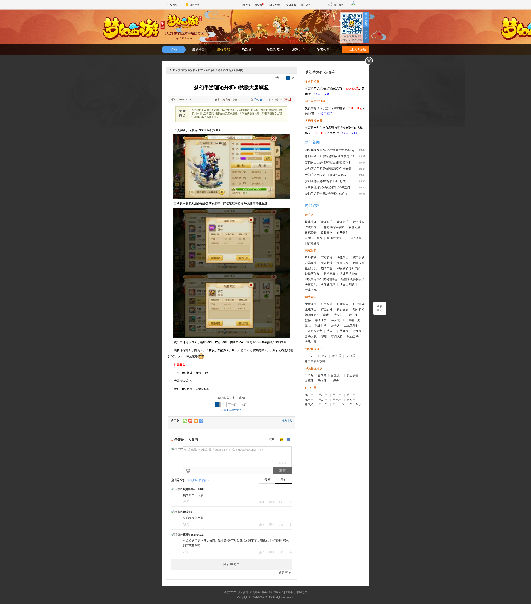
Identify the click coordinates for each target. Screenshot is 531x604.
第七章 (337, 399)
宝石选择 (326, 257)
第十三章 (339, 404)
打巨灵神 (326, 309)
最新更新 (198, 49)
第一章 (309, 395)
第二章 (323, 395)
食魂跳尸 (336, 375)
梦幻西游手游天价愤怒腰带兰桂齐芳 (328, 168)
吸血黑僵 (352, 375)
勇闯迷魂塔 (328, 284)
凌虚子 (331, 331)
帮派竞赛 (329, 273)
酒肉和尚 (358, 309)
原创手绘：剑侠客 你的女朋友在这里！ (330, 156)
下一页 (232, 404)
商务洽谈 (267, 592)
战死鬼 (344, 331)
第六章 (323, 399)
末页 (244, 404)
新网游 (246, 4)
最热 (283, 479)
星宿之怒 (311, 268)
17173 (172, 70)
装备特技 (326, 263)
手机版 (366, 34)
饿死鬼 (357, 331)
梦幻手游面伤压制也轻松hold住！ (326, 193)
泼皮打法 (321, 325)
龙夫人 (335, 325)
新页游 (258, 4)
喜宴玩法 (358, 279)
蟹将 (308, 320)
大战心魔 (311, 341)
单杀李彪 (321, 320)
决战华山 (342, 257)
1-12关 (309, 356)
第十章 (323, 404)
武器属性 (311, 263)
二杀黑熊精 (351, 325)
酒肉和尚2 (311, 314)
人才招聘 (243, 592)
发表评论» (285, 572)
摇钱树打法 (334, 238)
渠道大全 (298, 49)
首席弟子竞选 (313, 238)
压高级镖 (342, 263)
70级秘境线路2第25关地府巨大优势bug (329, 150)
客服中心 (290, 592)
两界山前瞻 (347, 284)
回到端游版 (358, 49)
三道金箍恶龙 (313, 331)
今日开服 (291, 4)
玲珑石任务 (312, 273)
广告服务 (255, 592)
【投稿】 (287, 99)
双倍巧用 (354, 227)
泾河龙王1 (337, 320)
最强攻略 (366, 19)
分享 (289, 502)
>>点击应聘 (321, 94)
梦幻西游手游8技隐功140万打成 (325, 181)
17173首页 (172, 4)
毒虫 (308, 325)
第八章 (351, 399)
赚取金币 (342, 221)
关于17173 (230, 592)
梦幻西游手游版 (186, 70)
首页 (174, 49)
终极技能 (326, 232)
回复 (281, 502)
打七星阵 (358, 304)
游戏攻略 (273, 49)
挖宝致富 (338, 227)
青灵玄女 (342, 309)
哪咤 (324, 336)
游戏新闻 (248, 49)
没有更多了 (231, 564)
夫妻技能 (311, 284)
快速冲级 (311, 221)
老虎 (326, 314)
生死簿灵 (311, 309)
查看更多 (379, 308)
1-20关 (309, 375)
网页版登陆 (312, 243)
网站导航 (194, 4)
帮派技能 (358, 221)
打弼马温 (342, 304)
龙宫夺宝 (311, 304)
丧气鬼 (322, 375)
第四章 (351, 395)
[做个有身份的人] (281, 440)
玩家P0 (187, 512)
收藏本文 (287, 420)
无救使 (322, 380)
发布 (282, 470)
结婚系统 (347, 279)
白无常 (335, 380)
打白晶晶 (326, 304)
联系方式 (279, 592)
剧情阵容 (326, 268)
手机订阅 (259, 99)
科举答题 (311, 257)
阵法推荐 (311, 227)
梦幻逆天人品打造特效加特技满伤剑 (328, 162)
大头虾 (339, 314)
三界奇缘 (326, 227)
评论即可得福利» (198, 480)
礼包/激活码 (274, 4)
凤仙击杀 (353, 336)
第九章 (309, 404)
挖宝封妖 (358, 257)
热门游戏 (338, 4)
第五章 (309, 399)
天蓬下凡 (311, 290)
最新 (267, 479)
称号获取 (342, 232)
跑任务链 (358, 263)
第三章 (337, 395)
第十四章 (356, 404)
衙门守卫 (355, 314)
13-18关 (322, 356)
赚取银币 (326, 221)
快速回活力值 (348, 273)
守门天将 (337, 336)
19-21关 (336, 356)
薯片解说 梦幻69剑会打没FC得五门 (327, 187)
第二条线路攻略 (315, 361)
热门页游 (306, 4)
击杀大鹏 (311, 336)
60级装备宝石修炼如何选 (321, 279)
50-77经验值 (353, 238)
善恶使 (309, 380)
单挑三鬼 (354, 320)
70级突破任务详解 (348, 268)
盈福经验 (311, 232)
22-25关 (351, 356)
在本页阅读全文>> (231, 410)
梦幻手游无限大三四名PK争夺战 (325, 175)
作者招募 (323, 49)
